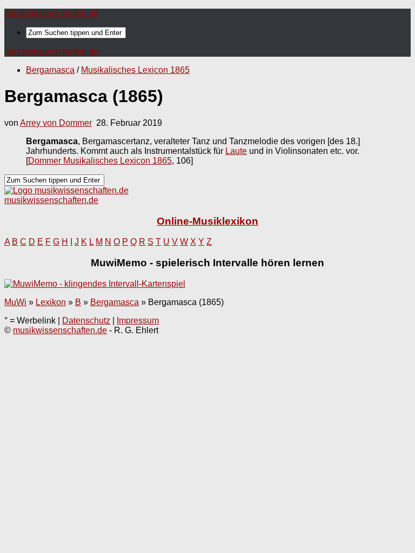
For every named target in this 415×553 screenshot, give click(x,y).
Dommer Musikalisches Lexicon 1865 (100, 160)
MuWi (15, 302)
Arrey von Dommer (56, 122)
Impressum (138, 320)
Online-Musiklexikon (207, 221)
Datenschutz (86, 320)
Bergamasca (50, 70)
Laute (236, 151)
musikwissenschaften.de (51, 13)
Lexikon (51, 302)
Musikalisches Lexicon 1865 (135, 70)
